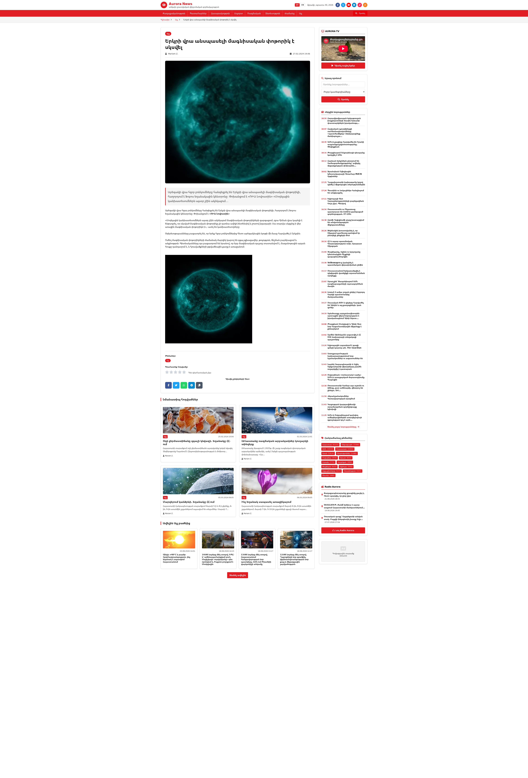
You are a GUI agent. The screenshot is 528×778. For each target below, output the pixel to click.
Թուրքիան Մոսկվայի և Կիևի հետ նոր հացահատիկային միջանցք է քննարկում (344, 326)
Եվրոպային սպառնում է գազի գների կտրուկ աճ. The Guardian (344, 346)
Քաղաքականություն (174, 13)
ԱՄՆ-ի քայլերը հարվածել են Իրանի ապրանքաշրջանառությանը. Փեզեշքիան (346, 144)
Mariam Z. (173, 53)
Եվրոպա (346, 466)
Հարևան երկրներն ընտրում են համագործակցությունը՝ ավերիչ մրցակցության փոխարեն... (344, 163)
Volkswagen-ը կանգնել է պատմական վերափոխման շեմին (345, 263)
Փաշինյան (329, 466)
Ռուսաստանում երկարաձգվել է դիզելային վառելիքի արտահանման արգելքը (346, 273)
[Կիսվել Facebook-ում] (168, 385)
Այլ (300, 13)
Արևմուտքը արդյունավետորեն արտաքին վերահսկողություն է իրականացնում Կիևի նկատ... (343, 315)
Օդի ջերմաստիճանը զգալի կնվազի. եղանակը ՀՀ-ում (196, 442)
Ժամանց (290, 13)
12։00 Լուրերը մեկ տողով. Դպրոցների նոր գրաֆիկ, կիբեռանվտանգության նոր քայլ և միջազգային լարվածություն (294, 559)
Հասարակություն (220, 13)
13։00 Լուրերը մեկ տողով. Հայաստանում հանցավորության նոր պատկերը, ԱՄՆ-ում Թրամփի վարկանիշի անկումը (256, 559)
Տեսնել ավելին (237, 575)
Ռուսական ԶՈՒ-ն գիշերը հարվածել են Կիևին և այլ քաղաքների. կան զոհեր (346, 305)
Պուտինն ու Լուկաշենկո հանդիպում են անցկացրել (346, 191)
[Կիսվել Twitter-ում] (176, 385)
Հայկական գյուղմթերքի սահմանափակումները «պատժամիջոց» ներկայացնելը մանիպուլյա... (344, 132)
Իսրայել (328, 462)
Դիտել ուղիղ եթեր (344, 65)
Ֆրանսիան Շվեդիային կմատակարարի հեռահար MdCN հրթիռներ (345, 174)
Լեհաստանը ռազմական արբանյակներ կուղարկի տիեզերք (275, 442)
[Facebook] (338, 5)
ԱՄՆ (327, 449)
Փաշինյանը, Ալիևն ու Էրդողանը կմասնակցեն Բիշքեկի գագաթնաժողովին (344, 254)
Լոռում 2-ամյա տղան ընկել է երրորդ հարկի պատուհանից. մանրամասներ (346, 294)
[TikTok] (360, 5)
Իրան (328, 453)
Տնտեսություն (272, 13)
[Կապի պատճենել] (199, 385)
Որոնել (345, 99)
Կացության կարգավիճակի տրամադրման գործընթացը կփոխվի (342, 406)
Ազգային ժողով (331, 471)
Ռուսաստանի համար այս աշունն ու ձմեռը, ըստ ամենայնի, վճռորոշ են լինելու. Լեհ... (346, 388)
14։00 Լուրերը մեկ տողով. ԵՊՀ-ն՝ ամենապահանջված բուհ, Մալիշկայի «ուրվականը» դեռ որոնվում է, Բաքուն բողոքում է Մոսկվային (218, 559)
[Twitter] (343, 5)
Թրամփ (328, 475)
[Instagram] (365, 5)
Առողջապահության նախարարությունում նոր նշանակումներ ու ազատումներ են (345, 356)
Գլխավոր (165, 19)
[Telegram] (354, 5)
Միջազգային (350, 444)
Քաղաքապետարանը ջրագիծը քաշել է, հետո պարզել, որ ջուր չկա (344, 494)
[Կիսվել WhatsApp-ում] (184, 385)
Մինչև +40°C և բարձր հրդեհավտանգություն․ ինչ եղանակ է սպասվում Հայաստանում (176, 558)
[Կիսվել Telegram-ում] (191, 385)
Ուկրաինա (329, 458)
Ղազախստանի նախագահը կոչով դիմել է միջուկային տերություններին (346, 183)
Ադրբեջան (345, 462)
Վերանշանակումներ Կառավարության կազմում (341, 397)
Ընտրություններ (347, 453)
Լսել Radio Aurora (345, 530)
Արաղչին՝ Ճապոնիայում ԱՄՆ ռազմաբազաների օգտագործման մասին (345, 283)
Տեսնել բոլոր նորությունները (342, 426)
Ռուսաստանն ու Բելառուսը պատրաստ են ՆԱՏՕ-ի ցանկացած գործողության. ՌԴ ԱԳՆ (345, 211)
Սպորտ (238, 13)
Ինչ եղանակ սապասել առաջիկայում (266, 501)
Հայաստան (330, 444)
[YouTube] (348, 5)
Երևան (345, 458)
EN (302, 5)
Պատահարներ (198, 13)
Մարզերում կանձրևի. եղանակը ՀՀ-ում (189, 501)
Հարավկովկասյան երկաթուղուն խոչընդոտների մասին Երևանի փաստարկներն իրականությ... (344, 120)
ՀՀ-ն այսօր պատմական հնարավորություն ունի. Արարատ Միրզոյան (345, 243)
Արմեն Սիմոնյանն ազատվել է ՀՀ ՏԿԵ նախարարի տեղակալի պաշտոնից (344, 337)
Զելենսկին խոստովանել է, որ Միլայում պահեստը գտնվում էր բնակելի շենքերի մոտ (344, 233)
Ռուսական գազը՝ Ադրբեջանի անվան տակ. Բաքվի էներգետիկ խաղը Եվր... (343, 517)
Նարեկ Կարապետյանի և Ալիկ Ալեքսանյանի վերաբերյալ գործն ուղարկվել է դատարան (344, 366)
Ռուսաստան (344, 449)
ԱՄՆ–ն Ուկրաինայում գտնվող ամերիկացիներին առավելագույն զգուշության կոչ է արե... (345, 417)
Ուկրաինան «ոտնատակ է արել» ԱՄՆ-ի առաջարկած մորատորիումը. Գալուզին (346, 377)
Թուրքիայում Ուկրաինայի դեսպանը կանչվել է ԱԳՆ (346, 153)
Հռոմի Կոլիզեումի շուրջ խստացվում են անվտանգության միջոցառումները (346, 222)
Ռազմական (254, 13)
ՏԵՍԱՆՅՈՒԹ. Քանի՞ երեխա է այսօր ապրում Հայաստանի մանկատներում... (344, 506)
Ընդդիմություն (352, 471)
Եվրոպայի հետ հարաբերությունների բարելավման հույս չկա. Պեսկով (346, 201)
